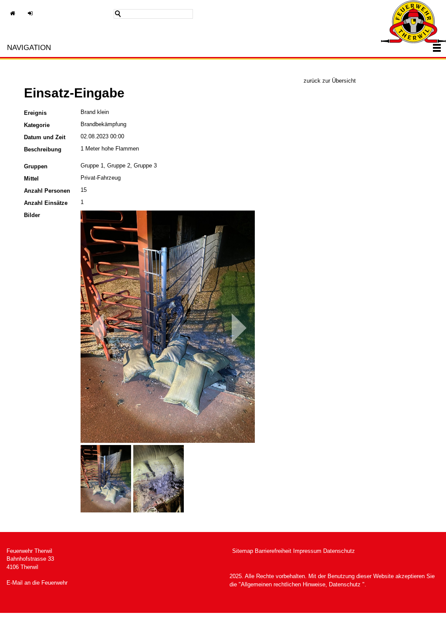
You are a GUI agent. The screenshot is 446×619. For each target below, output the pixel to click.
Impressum (307, 551)
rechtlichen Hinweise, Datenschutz (316, 584)
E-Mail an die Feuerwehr (37, 582)
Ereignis (35, 113)
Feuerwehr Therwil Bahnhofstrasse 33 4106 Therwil (30, 559)
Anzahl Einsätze (46, 203)
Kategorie (37, 125)
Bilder (32, 215)
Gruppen (35, 166)
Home (17, 17)
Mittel (31, 178)
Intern (35, 17)
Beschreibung (42, 149)
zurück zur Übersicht (330, 80)
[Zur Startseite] (413, 21)
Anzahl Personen (47, 190)
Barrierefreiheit (273, 551)
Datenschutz (339, 551)
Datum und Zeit (44, 137)
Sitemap (242, 551)
